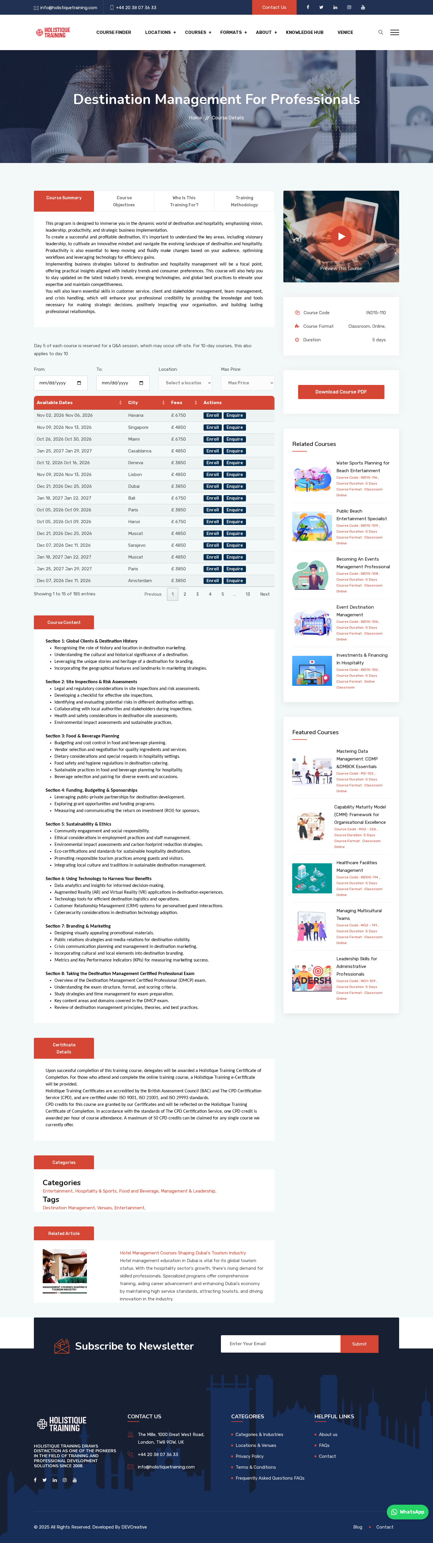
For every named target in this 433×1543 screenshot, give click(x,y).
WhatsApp (412, 1512)
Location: (168, 369)
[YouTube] (363, 7)
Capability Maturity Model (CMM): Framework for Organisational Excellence (360, 814)
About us (328, 1434)
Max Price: (231, 369)
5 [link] (223, 594)
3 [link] (197, 594)
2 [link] (185, 594)
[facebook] (308, 7)
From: (39, 369)
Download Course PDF (341, 392)
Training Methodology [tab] (244, 201)
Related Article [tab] (64, 1233)
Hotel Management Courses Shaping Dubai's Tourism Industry (183, 1253)
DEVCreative (134, 1527)
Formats (231, 32)
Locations (158, 32)
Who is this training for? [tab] (184, 201)
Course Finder (113, 32)
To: (99, 369)
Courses (195, 32)
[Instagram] (349, 7)
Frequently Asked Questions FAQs (270, 1478)
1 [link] (172, 594)
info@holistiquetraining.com (68, 7)
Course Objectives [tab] (124, 201)
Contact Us (274, 7)
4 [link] (210, 594)
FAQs (324, 1445)
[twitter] (322, 7)
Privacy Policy (250, 1456)
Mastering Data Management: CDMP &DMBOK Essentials (357, 759)
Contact (327, 1456)
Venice (345, 32)
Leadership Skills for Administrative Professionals (356, 966)
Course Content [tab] (64, 622)
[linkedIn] (335, 7)
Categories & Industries (259, 1434)
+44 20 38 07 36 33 (136, 7)
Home (195, 118)
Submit (359, 1344)
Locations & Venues (256, 1445)
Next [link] (265, 594)
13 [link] (248, 594)
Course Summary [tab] (64, 197)
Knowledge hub (304, 32)
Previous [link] (153, 594)
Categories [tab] (64, 1162)
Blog (357, 1527)
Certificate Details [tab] (64, 1049)
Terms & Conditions (256, 1467)
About (264, 32)
